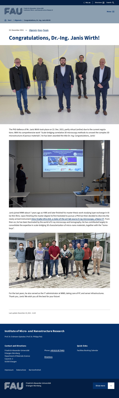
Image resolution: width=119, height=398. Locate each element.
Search (108, 2)
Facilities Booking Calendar (87, 350)
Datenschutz (21, 370)
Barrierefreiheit (35, 370)
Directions (48, 357)
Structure (98, 2)
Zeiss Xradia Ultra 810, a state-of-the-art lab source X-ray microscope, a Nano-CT (67, 219)
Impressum (9, 370)
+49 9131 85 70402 (57, 350)
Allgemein (33, 30)
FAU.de (88, 3)
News (40, 30)
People (45, 30)
